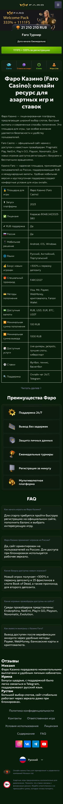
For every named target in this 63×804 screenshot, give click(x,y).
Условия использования (21, 726)
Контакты (15, 718)
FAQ (43, 733)
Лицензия (51, 726)
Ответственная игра (41, 718)
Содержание (26, 733)
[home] (31, 5)
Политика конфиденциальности (31, 710)
